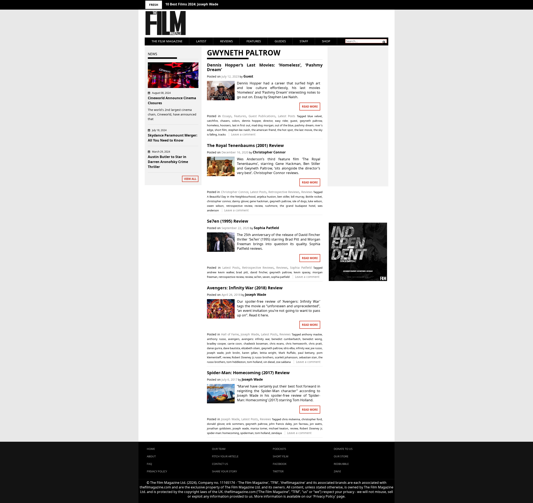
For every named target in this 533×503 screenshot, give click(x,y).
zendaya (276, 433)
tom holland (254, 362)
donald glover (215, 424)
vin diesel (269, 362)
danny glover (240, 201)
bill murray (297, 196)
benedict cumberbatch (285, 339)
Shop (326, 41)
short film (221, 130)
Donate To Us (343, 449)
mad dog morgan (263, 125)
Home (151, 449)
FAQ (149, 464)
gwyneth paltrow (311, 121)
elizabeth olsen (250, 348)
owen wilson (215, 206)
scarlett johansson (286, 357)
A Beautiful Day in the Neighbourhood (231, 196)
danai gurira (214, 348)
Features (254, 41)
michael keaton (278, 428)
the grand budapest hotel (297, 206)
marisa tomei (258, 428)
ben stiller (283, 196)
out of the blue (284, 125)
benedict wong (312, 339)
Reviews (226, 41)
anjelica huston (266, 196)
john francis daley (280, 424)
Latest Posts (286, 116)
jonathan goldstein (219, 428)
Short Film (280, 456)
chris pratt (315, 343)
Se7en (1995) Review (227, 221)
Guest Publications (262, 116)
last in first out (241, 125)
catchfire (212, 121)
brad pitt (242, 272)
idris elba (289, 348)
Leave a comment (243, 134)
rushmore (271, 206)
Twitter (278, 471)
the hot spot (285, 130)
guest (293, 121)
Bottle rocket (314, 196)
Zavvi (337, 471)
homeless (213, 125)
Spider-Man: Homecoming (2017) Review (248, 372)
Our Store (341, 456)
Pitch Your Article (225, 456)
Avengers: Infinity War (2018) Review (245, 288)
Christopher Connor (269, 152)
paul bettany (306, 353)
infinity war (302, 348)
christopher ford (311, 419)
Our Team (218, 449)
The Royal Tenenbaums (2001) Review (245, 145)
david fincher (258, 272)
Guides (280, 41)
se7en (257, 277)
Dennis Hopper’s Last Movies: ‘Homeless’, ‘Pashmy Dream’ (265, 67)
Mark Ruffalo (287, 353)
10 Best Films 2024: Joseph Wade (191, 4)
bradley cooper (216, 343)
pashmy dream (304, 125)
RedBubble (341, 464)
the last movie (303, 130)
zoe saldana (283, 362)
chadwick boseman (256, 343)
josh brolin (233, 353)
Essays (227, 116)
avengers (233, 339)
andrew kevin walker (220, 272)
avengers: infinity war (255, 339)
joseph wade (215, 353)
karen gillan (250, 353)
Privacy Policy (157, 471)
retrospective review (239, 206)
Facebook (279, 464)
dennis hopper (251, 121)
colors (235, 121)
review (259, 206)
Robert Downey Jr (242, 357)
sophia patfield (280, 277)
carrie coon (235, 343)
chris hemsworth (296, 343)
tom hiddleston (236, 362)
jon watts (316, 424)
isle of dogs (299, 201)
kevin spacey (302, 272)
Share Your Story (224, 471)
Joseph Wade (255, 294)
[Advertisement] (358, 111)
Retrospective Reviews (283, 192)
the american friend (264, 130)
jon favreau (301, 424)
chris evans (277, 343)
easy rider (281, 121)
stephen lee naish (239, 130)
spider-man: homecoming (223, 433)
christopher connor (219, 201)
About (151, 456)
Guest (248, 76)
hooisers (225, 125)
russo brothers (264, 357)
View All (190, 179)
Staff (304, 41)
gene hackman (259, 201)
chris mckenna (291, 419)
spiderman (247, 433)
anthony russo (216, 339)
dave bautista (231, 348)
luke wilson (315, 201)
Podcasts (279, 449)
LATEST (201, 41)
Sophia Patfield (266, 228)
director (268, 121)
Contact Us (220, 464)
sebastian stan (308, 357)
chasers (225, 121)
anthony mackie (312, 334)
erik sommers (235, 424)
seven (266, 277)
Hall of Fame (230, 334)
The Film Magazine (167, 41)
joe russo (316, 348)
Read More (310, 106)
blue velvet (315, 116)
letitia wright (268, 353)
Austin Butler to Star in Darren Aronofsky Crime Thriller (168, 161)
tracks (222, 134)
